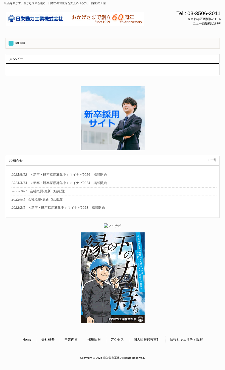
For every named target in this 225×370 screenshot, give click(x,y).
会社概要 (48, 339)
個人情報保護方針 (147, 339)
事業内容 (71, 339)
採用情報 (94, 339)
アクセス (117, 339)
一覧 (213, 160)
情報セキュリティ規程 (186, 339)
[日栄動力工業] (75, 24)
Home (27, 339)
